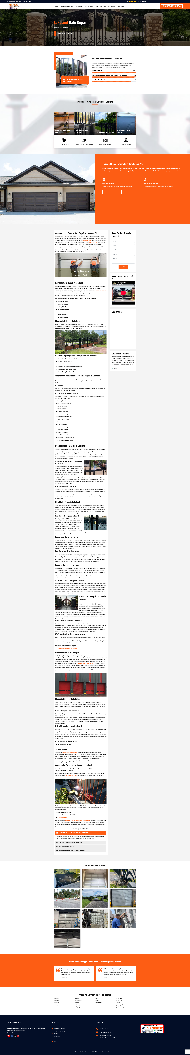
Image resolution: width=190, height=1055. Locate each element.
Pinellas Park (99, 1002)
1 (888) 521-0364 (172, 6)
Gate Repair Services (67, 6)
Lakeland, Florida (27, 1)
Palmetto (98, 1000)
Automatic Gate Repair (59, 1028)
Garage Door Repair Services (84, 6)
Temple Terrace (120, 1006)
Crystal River (57, 1006)
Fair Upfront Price (64, 144)
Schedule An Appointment (112, 192)
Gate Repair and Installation (69, 752)
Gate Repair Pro (93, 242)
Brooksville (56, 1002)
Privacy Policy (57, 1036)
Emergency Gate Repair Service (84, 144)
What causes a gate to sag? (67, 846)
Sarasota (98, 1008)
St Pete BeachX (120, 998)
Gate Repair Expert (114, 70)
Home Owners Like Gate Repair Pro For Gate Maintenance (114, 75)
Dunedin (56, 1008)
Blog (55, 1041)
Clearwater (56, 1004)
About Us (56, 1033)
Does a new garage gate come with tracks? (72, 850)
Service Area (57, 1039)
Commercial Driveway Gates (85, 663)
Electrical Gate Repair (100, 290)
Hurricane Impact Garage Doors (105, 6)
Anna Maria (56, 998)
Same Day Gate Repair (105, 144)
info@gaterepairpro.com (15, 1)
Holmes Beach (78, 1000)
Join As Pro (121, 6)
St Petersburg (119, 1000)
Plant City (98, 1004)
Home (56, 6)
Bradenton (56, 1000)
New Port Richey (79, 1008)
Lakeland (77, 1002)
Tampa (118, 1002)
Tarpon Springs (120, 1004)
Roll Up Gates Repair (62, 817)
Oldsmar (97, 998)
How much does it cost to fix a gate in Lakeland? (73, 832)
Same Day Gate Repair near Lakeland (114, 80)
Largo (76, 1004)
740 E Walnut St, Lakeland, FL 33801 (107, 1038)
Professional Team (126, 144)
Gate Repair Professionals (108, 1051)
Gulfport (77, 998)
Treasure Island (120, 1008)
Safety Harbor (99, 1006)
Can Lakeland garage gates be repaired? (71, 842)
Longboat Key (78, 1006)
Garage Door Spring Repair (60, 1031)
